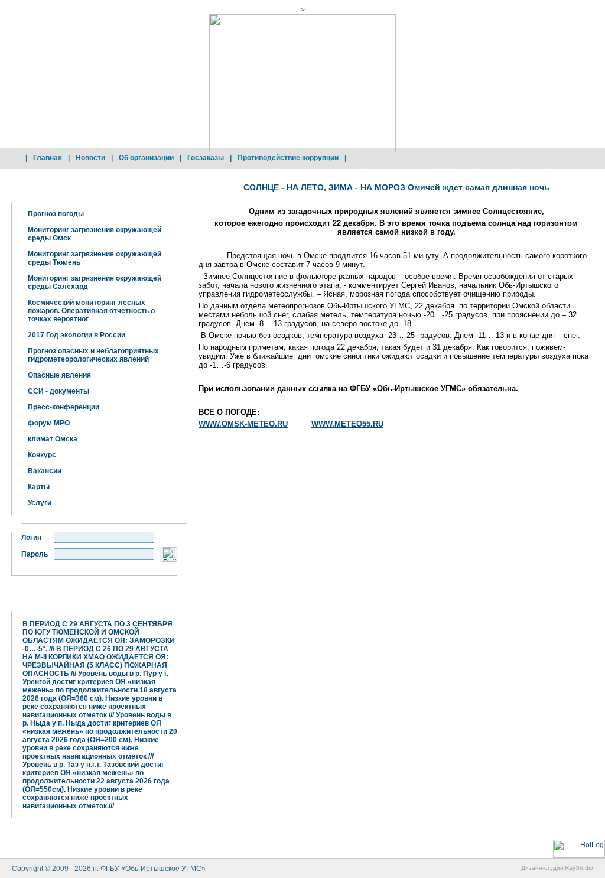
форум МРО (49, 423)
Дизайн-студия (542, 867)
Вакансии (44, 471)
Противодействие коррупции (288, 158)
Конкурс (42, 455)
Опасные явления (59, 375)
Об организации (146, 158)
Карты (39, 487)
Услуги (39, 503)
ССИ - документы (58, 391)
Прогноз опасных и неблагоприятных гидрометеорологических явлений (93, 355)
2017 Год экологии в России (76, 335)
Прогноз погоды (56, 214)
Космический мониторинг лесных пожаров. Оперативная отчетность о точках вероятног (91, 310)
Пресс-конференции (63, 407)
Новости (90, 158)
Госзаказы (205, 158)
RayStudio (579, 867)
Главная (47, 158)
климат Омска (52, 439)
